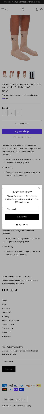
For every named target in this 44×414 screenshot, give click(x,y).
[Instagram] (20, 224)
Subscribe (22, 217)
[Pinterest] (24, 224)
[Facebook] (17, 224)
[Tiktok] (27, 224)
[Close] (38, 188)
